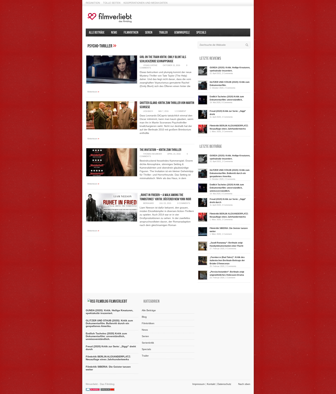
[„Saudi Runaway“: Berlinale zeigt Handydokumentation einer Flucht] (203, 250)
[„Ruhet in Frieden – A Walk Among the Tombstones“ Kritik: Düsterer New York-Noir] (112, 222)
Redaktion (93, 2)
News (114, 32)
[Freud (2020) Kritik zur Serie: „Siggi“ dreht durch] (203, 118)
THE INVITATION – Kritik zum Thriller (160, 150)
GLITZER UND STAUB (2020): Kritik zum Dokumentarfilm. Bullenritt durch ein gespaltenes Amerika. (230, 173)
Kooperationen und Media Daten (145, 2)
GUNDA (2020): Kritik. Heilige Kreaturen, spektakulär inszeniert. (109, 312)
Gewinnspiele (182, 32)
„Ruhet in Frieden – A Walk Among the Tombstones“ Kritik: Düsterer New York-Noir (165, 197)
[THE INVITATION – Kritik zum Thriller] (112, 177)
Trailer (163, 32)
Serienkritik (148, 342)
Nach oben (244, 384)
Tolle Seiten (111, 2)
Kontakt (211, 384)
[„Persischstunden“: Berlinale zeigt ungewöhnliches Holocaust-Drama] (203, 279)
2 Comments (227, 73)
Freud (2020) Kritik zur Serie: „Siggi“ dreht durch (111, 348)
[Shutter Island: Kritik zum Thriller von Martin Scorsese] (112, 130)
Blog (144, 316)
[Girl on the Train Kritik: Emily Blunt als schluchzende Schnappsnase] (112, 84)
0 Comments (183, 203)
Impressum (198, 384)
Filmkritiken (131, 32)
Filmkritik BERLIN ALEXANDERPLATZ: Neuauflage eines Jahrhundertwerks (108, 358)
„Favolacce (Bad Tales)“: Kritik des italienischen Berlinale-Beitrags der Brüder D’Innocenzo (227, 260)
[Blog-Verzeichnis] (93, 390)
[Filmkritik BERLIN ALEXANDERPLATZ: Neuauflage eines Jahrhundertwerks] (203, 133)
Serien (148, 32)
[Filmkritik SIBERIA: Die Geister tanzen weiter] (203, 235)
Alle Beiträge (96, 32)
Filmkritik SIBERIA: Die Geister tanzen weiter (108, 368)
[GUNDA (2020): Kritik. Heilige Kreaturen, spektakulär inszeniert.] (203, 75)
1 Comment (180, 111)
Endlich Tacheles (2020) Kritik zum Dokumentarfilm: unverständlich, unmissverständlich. (227, 187)
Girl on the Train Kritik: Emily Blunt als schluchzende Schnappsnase (163, 59)
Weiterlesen (93, 91)
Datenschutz (224, 384)
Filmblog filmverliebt (111, 301)
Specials (201, 32)
